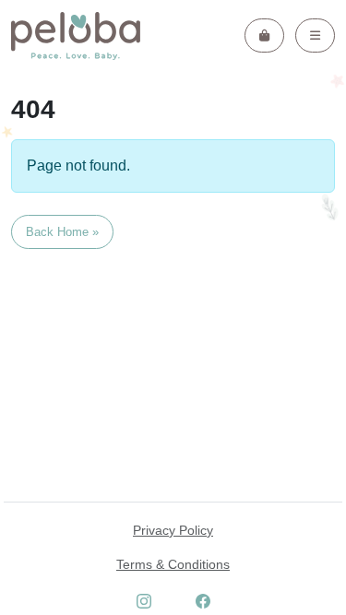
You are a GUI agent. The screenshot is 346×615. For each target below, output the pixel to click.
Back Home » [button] (62, 232)
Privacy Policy (173, 530)
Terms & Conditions (173, 564)
